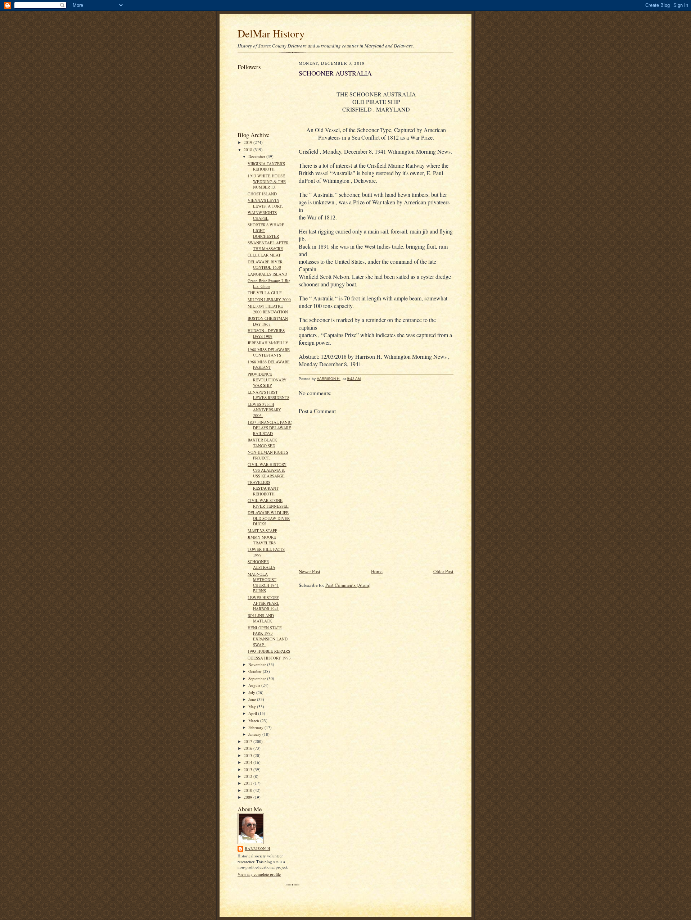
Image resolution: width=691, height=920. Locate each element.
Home (377, 571)
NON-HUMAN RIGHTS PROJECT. (268, 455)
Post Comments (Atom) (347, 585)
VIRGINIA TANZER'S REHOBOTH (266, 166)
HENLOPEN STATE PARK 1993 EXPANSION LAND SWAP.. (268, 636)
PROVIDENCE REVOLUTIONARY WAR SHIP (267, 379)
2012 (248, 776)
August (254, 685)
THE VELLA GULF (264, 292)
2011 (248, 783)
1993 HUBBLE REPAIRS (269, 651)
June (252, 699)
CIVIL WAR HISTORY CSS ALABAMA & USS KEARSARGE (267, 470)
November (257, 664)
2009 (248, 797)
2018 (248, 149)
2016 (248, 748)
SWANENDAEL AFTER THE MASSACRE (268, 245)
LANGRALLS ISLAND (267, 274)
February (256, 727)
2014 (248, 762)
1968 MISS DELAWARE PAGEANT (269, 364)
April (253, 713)
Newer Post (309, 571)
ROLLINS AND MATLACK (261, 618)
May (252, 706)
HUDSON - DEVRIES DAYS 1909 (266, 333)
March (254, 720)
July (252, 692)
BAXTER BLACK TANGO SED (262, 442)
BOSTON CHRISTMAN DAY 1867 (268, 321)
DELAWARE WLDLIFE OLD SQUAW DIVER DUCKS (269, 518)
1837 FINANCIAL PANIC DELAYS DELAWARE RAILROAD (270, 428)
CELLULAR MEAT (264, 255)
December (257, 156)
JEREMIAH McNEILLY (268, 342)
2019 (248, 142)
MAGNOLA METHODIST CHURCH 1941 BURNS (263, 582)
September (257, 678)
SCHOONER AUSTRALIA (261, 564)
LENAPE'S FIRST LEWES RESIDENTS (268, 394)
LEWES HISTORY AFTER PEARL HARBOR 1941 (263, 603)
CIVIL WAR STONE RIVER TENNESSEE (268, 503)
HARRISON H (257, 848)
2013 (248, 769)
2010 (248, 790)
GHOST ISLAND (262, 193)
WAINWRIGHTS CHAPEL (262, 215)
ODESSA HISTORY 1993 (269, 658)
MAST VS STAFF (262, 530)
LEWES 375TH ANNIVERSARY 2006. (264, 410)
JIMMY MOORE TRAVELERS (262, 539)
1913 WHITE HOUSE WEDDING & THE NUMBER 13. (267, 181)
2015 (248, 755)
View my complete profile (259, 874)
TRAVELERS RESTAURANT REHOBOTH (263, 488)
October (255, 671)
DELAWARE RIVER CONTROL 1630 (265, 264)
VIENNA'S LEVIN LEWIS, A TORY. (265, 203)
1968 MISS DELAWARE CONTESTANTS (269, 352)
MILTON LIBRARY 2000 (269, 299)
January (255, 734)
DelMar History (271, 33)
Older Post (443, 571)
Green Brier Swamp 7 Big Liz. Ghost (269, 283)
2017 (248, 741)
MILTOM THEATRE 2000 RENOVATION (268, 308)
